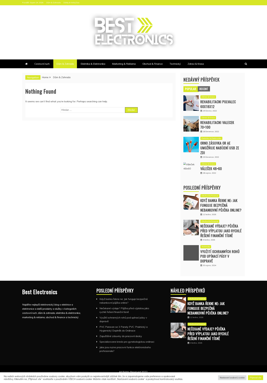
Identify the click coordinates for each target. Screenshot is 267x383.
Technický (175, 63)
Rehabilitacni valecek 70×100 (217, 125)
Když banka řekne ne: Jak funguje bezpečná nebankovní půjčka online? (221, 205)
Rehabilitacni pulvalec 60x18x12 (218, 104)
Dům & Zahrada (53, 2)
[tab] (190, 88)
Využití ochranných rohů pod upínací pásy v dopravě (220, 256)
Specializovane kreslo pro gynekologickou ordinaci (127, 341)
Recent (203, 89)
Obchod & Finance (152, 63)
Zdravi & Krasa (196, 63)
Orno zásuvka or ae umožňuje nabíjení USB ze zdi (219, 148)
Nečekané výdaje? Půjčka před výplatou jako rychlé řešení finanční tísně (221, 230)
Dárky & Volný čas (71, 2)
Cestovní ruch (42, 63)
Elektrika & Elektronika (93, 63)
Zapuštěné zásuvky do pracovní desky (121, 336)
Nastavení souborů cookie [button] (232, 377)
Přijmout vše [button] (255, 377)
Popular (190, 89)
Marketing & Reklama (124, 63)
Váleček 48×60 (211, 168)
